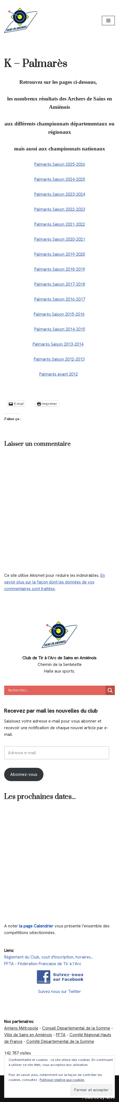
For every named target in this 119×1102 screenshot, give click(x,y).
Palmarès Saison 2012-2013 (59, 359)
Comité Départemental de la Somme (60, 1041)
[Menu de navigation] (108, 20)
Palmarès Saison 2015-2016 (59, 314)
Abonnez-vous (23, 774)
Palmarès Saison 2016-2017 (59, 299)
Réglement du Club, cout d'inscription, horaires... (48, 957)
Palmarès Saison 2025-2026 (59, 164)
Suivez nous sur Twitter (59, 991)
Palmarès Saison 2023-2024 (59, 194)
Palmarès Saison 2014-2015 (59, 329)
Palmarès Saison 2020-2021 (59, 239)
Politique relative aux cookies (62, 1080)
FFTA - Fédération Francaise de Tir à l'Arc (42, 964)
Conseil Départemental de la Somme (76, 1028)
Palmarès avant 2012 (58, 374)
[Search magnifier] (110, 690)
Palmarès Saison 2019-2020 (59, 254)
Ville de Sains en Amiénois (28, 1035)
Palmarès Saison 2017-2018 (59, 284)
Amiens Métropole (21, 1028)
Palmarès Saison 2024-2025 (59, 179)
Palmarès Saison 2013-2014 (58, 344)
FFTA (61, 1035)
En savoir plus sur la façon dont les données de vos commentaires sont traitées (54, 582)
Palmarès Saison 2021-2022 (59, 224)
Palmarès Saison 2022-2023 (59, 209)
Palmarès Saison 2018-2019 (59, 269)
